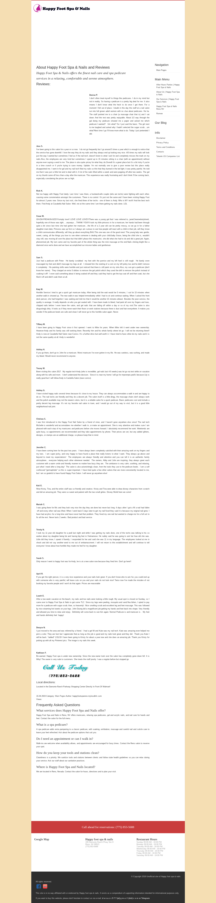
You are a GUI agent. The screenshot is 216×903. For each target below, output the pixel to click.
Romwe (159, 113)
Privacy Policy (162, 143)
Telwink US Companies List (168, 156)
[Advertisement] (108, 40)
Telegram (145, 898)
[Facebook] (39, 888)
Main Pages (161, 70)
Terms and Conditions (165, 147)
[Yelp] (45, 888)
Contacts (160, 152)
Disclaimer (160, 138)
